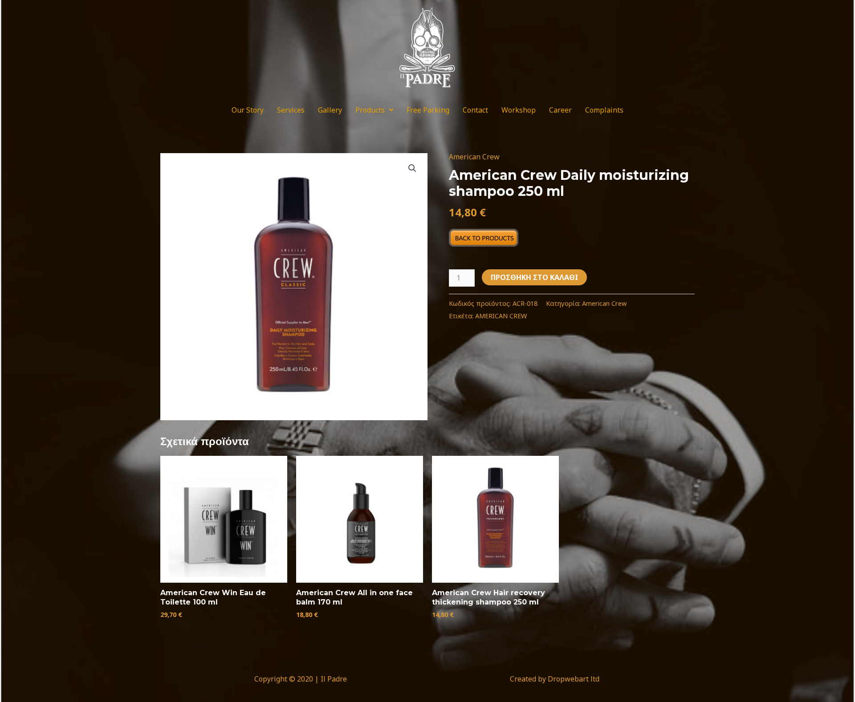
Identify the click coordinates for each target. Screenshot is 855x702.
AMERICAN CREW (501, 316)
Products (370, 110)
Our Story (248, 110)
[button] (374, 110)
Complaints (604, 110)
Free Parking (428, 110)
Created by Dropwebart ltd (554, 679)
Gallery (330, 110)
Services (291, 110)
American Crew (474, 157)
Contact (475, 110)
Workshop (518, 110)
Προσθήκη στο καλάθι (534, 277)
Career (560, 110)
